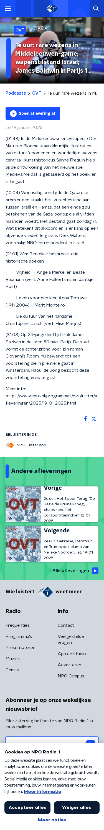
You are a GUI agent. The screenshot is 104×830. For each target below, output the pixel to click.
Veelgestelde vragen (71, 639)
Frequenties (18, 625)
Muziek (13, 659)
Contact (66, 625)
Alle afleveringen (70, 571)
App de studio (72, 654)
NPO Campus (71, 676)
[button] (8, 8)
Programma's (19, 636)
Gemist (13, 670)
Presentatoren (20, 647)
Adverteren (69, 665)
